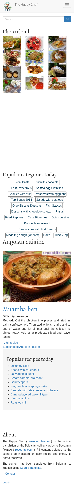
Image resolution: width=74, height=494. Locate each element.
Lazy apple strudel (22, 373)
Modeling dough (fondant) (22, 235)
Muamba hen (20, 309)
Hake (46, 235)
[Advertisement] (37, 130)
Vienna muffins (20, 398)
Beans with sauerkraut (25, 369)
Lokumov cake (20, 365)
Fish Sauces (54, 205)
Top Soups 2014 (21, 199)
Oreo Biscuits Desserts (26, 205)
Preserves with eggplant (50, 193)
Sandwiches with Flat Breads (37, 229)
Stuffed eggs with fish (49, 188)
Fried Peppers (14, 217)
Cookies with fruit (20, 193)
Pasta (59, 211)
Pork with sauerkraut (37, 223)
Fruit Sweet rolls (21, 188)
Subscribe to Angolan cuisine (21, 346)
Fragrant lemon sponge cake (29, 386)
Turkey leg (61, 235)
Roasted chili (19, 402)
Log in (6, 482)
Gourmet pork (19, 382)
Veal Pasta (22, 182)
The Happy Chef (26, 4)
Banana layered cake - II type (29, 394)
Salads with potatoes (49, 199)
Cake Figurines (37, 217)
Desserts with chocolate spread (31, 211)
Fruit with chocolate (46, 182)
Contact (10, 473)
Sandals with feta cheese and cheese (34, 390)
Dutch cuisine (60, 217)
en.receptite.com (39, 441)
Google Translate (30, 467)
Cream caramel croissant (26, 378)
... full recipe (10, 342)
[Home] (7, 6)
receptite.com (24, 449)
